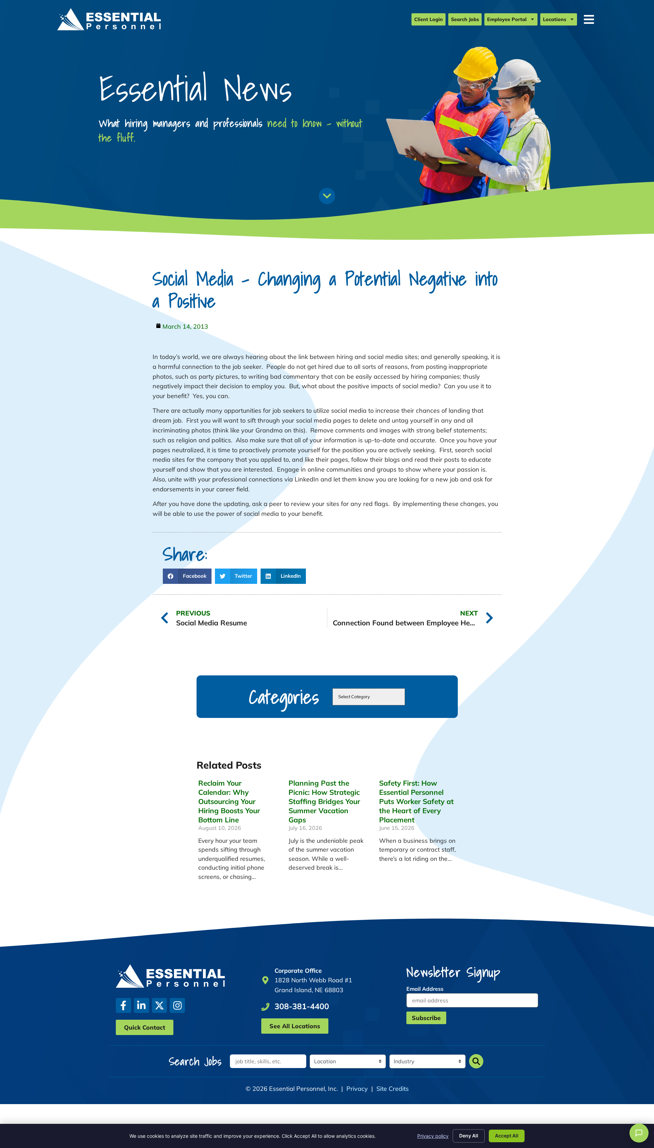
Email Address (424, 988)
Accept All (506, 1135)
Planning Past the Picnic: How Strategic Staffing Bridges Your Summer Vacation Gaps (324, 801)
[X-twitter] (159, 1005)
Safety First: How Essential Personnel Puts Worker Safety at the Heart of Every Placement (416, 801)
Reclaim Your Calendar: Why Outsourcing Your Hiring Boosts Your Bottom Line (229, 801)
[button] (187, 576)
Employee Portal (507, 19)
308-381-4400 (302, 1006)
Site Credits (392, 1089)
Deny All (468, 1135)
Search (476, 1061)
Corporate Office (298, 970)
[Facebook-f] (123, 1005)
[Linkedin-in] (141, 1005)
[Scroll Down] (327, 196)
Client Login (428, 19)
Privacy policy (433, 1136)
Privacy (357, 1089)
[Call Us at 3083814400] (265, 1007)
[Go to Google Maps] (265, 980)
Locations (554, 19)
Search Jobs (465, 19)
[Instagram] (177, 1005)
